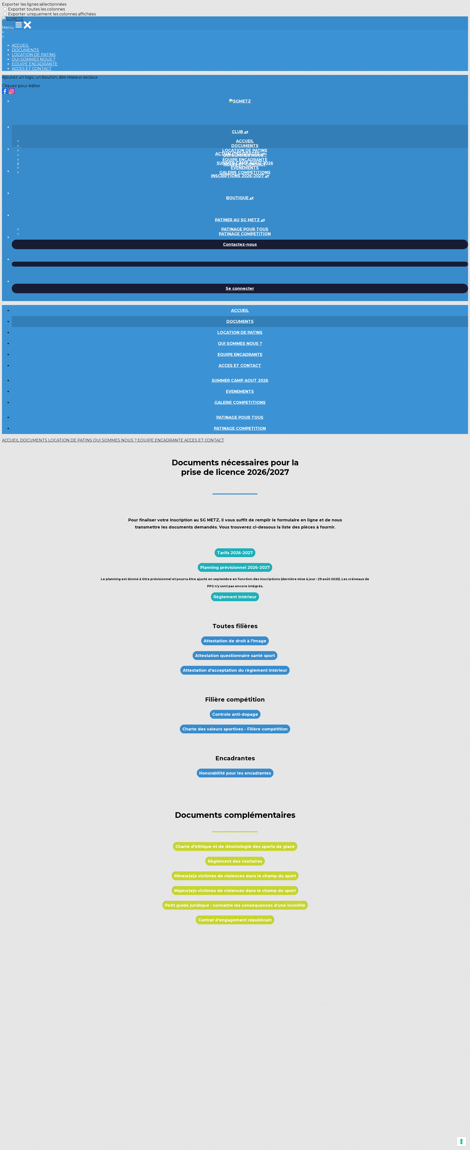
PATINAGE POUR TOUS (244, 229)
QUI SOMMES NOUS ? (33, 59)
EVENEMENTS (245, 167)
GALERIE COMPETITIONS (244, 172)
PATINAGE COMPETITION (245, 234)
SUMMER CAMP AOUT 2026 (245, 163)
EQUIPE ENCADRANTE (35, 64)
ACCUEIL (20, 45)
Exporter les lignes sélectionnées (34, 4)
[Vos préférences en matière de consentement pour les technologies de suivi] (461, 1141)
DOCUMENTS (25, 50)
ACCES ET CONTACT (32, 68)
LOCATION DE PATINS (34, 54)
